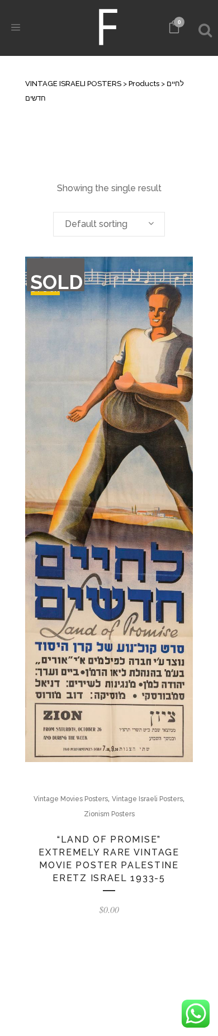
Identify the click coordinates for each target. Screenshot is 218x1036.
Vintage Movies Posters (71, 799)
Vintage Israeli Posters (147, 799)
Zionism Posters (109, 814)
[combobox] (109, 224)
